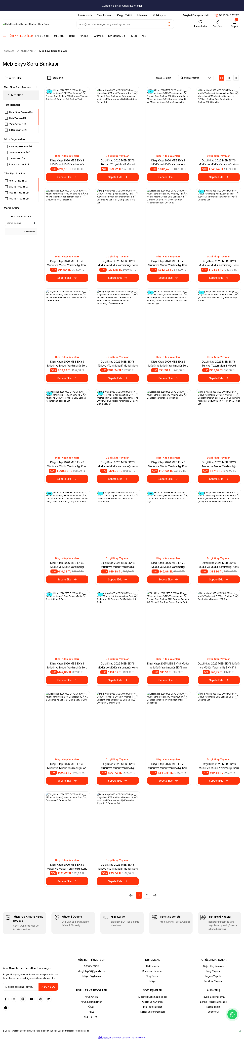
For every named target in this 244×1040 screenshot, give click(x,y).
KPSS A (84, 36)
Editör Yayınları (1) (18, 130)
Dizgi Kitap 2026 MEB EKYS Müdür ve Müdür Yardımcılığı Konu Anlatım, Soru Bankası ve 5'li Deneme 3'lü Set (168, 464)
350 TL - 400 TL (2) (19, 198)
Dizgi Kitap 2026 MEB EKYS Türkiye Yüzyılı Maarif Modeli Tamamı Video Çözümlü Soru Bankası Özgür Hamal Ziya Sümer (219, 364)
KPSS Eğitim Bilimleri (91, 1001)
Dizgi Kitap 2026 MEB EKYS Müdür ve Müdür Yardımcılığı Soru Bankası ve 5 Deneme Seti (219, 766)
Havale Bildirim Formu (213, 996)
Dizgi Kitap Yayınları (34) (21, 112)
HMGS (133, 36)
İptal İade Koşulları (153, 1006)
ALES (91, 1011)
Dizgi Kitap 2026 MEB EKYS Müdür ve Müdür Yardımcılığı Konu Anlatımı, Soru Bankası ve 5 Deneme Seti (67, 867)
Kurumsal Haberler (152, 971)
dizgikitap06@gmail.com (91, 971)
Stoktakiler (58, 77)
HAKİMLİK (98, 36)
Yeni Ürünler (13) (17, 158)
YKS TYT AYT (91, 1016)
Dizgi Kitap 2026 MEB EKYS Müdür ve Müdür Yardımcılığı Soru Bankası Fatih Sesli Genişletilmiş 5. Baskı (67, 665)
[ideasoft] (104, 1037)
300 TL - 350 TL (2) (19, 192)
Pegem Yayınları (213, 976)
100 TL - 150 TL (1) (18, 181)
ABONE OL (48, 986)
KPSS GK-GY (91, 996)
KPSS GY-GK (42, 36)
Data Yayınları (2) (17, 118)
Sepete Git (213, 1011)
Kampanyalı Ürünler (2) (20, 146)
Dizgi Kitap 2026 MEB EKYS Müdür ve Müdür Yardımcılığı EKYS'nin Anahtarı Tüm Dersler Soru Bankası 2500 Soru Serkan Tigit (168, 565)
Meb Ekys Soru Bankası (53, 50)
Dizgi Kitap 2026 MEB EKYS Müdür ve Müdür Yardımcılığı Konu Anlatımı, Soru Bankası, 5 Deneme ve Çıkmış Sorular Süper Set (168, 766)
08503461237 (91, 966)
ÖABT (72, 36)
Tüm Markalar (29, 231)
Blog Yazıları (152, 976)
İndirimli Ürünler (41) (19, 164)
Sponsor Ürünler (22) (19, 152)
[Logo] (26, 24)
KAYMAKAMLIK (116, 36)
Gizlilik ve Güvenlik (152, 1001)
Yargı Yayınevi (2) (18, 124)
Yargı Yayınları (213, 971)
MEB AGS (59, 36)
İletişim (152, 981)
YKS (143, 36)
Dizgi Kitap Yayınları (67, 155)
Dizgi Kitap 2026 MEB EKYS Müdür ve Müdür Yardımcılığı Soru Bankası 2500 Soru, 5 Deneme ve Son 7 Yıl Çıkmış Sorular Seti (67, 766)
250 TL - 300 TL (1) (18, 187)
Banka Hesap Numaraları (213, 1001)
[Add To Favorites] (84, 92)
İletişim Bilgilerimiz (91, 976)
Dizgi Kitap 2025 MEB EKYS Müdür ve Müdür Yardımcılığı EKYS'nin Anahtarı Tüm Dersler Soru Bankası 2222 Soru (219, 665)
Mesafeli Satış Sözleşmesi (152, 996)
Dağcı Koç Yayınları (213, 966)
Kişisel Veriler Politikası (152, 1011)
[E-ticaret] (121, 1037)
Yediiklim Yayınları (213, 981)
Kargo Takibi (213, 1006)
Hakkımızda (152, 966)
